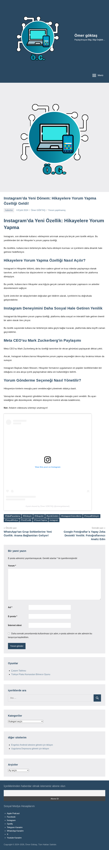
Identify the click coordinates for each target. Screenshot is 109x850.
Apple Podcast (13, 813)
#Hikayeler (39, 516)
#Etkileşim (27, 516)
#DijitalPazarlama (12, 516)
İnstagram (11, 820)
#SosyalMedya (11, 520)
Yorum (12, 566)
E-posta (12, 616)
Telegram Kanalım (15, 827)
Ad (10, 607)
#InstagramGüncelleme (71, 516)
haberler (9, 210)
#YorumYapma (40, 520)
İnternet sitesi (15, 625)
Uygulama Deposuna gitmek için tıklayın (30, 748)
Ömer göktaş (85, 35)
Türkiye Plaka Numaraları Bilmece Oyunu (30, 674)
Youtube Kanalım (14, 838)
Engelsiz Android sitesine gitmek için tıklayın (32, 745)
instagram (54, 520)
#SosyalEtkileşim (91, 516)
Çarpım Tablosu (18, 671)
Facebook (11, 817)
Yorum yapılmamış (57, 210)
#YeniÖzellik (26, 520)
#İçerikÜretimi (52, 516)
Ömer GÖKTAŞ (38, 210)
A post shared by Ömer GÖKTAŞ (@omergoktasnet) (48, 506)
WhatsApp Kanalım (15, 831)
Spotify (10, 824)
